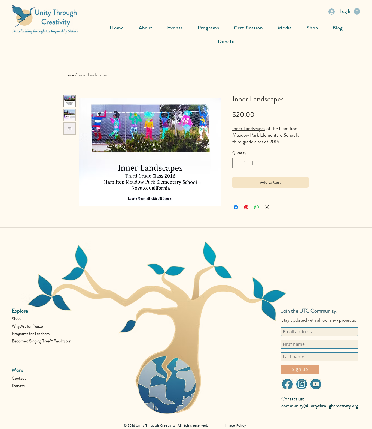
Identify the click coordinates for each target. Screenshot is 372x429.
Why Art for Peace (27, 326)
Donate (18, 385)
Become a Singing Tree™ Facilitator (41, 341)
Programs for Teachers (31, 333)
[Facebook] (287, 384)
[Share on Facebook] (236, 207)
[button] (357, 11)
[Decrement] (236, 163)
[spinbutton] (245, 163)
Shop (16, 319)
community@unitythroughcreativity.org (319, 405)
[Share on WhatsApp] (256, 207)
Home (68, 75)
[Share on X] (267, 207)
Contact (19, 378)
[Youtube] (316, 384)
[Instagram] (301, 384)
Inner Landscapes (248, 128)
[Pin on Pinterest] (246, 207)
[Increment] (253, 163)
